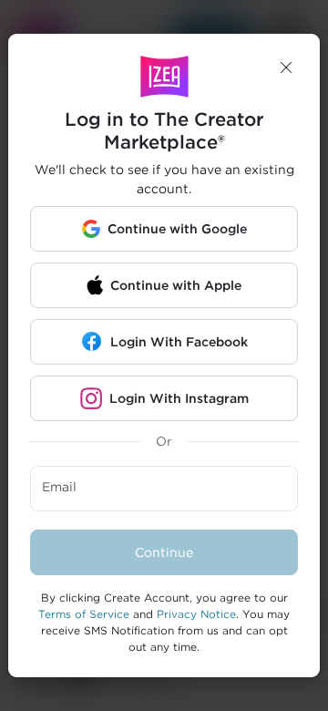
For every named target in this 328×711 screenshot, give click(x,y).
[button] (286, 67)
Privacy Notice (196, 614)
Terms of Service (83, 614)
